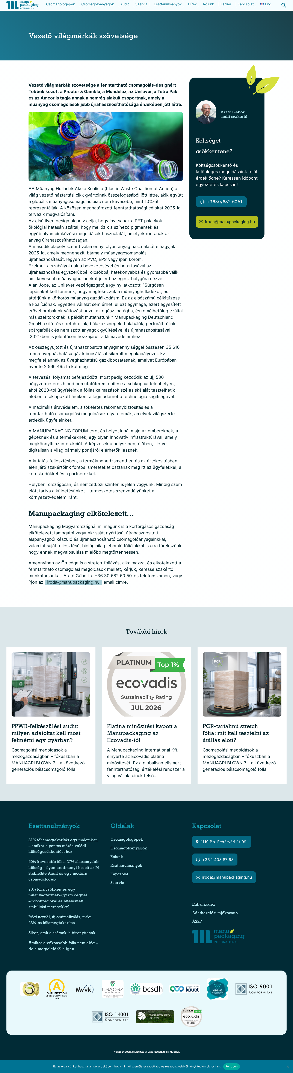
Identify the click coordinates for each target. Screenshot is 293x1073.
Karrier (226, 4)
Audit (124, 4)
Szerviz (141, 4)
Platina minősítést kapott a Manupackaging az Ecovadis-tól (142, 734)
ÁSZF (197, 922)
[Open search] (281, 5)
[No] (287, 1066)
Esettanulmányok (168, 4)
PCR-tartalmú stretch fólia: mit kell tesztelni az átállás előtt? (236, 734)
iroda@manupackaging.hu (73, 582)
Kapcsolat (246, 4)
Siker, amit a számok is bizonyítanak (62, 933)
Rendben (231, 1066)
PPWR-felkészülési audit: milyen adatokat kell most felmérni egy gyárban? (46, 734)
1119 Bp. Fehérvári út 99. (224, 842)
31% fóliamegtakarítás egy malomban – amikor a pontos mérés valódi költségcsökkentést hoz (63, 846)
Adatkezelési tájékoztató (215, 913)
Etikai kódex (203, 905)
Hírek (192, 4)
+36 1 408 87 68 (218, 859)
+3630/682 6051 (224, 201)
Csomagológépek (60, 4)
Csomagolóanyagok (97, 4)
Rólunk (208, 4)
